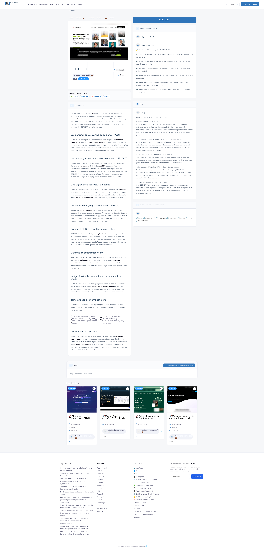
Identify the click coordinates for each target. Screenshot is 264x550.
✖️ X (135, 474)
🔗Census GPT (148, 218)
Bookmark (120, 70)
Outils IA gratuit (29, 4)
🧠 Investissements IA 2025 (144, 500)
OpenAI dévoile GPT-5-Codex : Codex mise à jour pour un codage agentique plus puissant (76, 512)
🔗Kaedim (189, 218)
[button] (68, 416)
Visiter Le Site (164, 20)
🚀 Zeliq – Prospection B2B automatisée (113, 417)
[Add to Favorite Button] (94, 388)
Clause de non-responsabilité (145, 511)
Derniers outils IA (46, 4)
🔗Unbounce (171, 218)
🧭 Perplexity (96, 96)
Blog (80, 4)
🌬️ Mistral (84, 96)
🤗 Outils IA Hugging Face (144, 497)
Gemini (100, 480)
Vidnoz (99, 500)
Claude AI (100, 477)
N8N (98, 491)
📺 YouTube (138, 468)
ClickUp (100, 505)
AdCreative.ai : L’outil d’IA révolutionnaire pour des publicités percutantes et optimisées (76, 499)
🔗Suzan (139, 218)
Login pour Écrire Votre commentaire (180, 365)
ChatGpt (100, 474)
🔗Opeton (181, 218)
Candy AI (100, 497)
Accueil (71, 18)
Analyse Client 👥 (183, 433)
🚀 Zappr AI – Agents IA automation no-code (148, 417)
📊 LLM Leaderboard (142, 482)
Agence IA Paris (140, 503)
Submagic (101, 488)
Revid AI (100, 511)
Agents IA (59, 4)
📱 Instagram (139, 477)
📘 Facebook (138, 471)
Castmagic (101, 503)
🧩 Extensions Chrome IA (143, 485)
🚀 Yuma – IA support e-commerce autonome (181, 417)
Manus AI (100, 485)
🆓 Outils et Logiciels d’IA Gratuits (146, 494)
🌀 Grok (106, 96)
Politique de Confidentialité (144, 514)
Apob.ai (100, 494)
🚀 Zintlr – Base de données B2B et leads (80, 417)
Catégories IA (139, 505)
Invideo (100, 482)
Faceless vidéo (102, 508)
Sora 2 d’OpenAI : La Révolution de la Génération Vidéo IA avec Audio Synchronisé (74, 481)
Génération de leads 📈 (82, 431)
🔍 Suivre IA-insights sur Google (146, 480)
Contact (137, 517)
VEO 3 (99, 471)
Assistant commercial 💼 (97, 18)
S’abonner (197, 476)
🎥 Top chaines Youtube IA (144, 491)
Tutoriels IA (70, 4)
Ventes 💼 (80, 18)
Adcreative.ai (102, 468)
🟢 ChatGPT (74, 96)
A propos (137, 508)
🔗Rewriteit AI (160, 218)
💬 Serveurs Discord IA (142, 488)
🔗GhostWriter (142, 221)
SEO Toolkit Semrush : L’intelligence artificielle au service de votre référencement (74, 520)
